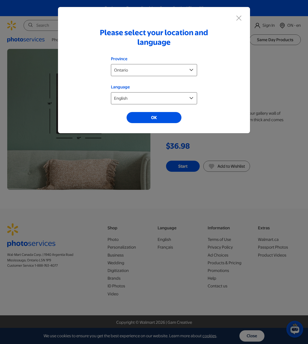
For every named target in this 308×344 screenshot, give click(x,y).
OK (154, 117)
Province (119, 58)
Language (120, 87)
